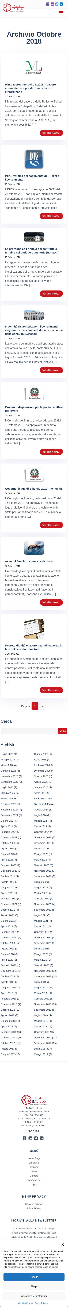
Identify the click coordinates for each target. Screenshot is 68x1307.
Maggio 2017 (41, 1054)
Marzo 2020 (40, 959)
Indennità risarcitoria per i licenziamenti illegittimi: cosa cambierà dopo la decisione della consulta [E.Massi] (34, 330)
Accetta (34, 1276)
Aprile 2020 (7, 959)
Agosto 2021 (7, 915)
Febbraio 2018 (8, 1032)
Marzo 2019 (40, 993)
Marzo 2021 (40, 926)
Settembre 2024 (9, 815)
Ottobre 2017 (8, 1043)
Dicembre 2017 (9, 1037)
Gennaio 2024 (41, 831)
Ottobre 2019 (8, 976)
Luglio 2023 (40, 848)
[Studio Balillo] (13, 12)
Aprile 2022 (7, 893)
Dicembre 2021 (9, 904)
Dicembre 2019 (9, 970)
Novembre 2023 (42, 837)
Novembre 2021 (42, 904)
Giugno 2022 (8, 887)
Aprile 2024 (7, 826)
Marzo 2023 (40, 859)
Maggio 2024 (41, 820)
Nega (34, 1286)
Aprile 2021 (7, 926)
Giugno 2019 (8, 987)
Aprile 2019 (7, 993)
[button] (63, 1244)
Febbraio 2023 (8, 865)
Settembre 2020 (42, 943)
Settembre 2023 (42, 843)
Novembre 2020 (42, 937)
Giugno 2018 (8, 1020)
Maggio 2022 (41, 887)
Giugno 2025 (41, 787)
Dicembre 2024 (42, 804)
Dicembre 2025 (42, 770)
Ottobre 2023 (8, 843)
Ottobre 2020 (8, 943)
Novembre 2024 (9, 809)
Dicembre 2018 (9, 1004)
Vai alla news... (51, 133)
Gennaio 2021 (41, 932)
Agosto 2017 (7, 1048)
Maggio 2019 (41, 987)
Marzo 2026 (7, 765)
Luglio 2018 (40, 1015)
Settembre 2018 (42, 1009)
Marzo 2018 (40, 1026)
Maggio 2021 (41, 920)
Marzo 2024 (40, 826)
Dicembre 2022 (9, 870)
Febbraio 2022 (8, 898)
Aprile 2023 (7, 859)
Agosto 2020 (7, 948)
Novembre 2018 (42, 1004)
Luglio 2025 (7, 787)
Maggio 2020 (41, 954)
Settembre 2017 (42, 1043)
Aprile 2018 (7, 1026)
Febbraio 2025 (42, 798)
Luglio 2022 (40, 881)
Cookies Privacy (25, 1303)
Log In (34, 1184)
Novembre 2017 (42, 1037)
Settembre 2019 (42, 976)
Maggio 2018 (41, 1020)
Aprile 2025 (40, 793)
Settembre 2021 (42, 909)
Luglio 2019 (40, 982)
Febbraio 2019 (8, 998)
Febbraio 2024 (8, 831)
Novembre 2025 (9, 776)
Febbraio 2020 (8, 965)
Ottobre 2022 (8, 876)
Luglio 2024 (40, 815)
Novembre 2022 (42, 870)
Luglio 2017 (40, 1048)
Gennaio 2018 (41, 1032)
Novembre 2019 (42, 970)
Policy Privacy (41, 1303)
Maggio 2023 (41, 854)
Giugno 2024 (8, 820)
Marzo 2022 (40, 893)
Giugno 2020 (8, 954)
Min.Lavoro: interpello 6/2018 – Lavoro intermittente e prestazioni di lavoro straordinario (30, 88)
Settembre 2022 (42, 876)
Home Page (34, 1158)
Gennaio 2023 (41, 865)
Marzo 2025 (7, 798)
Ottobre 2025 (41, 776)
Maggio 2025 (8, 793)
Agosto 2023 (7, 848)
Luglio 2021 (40, 915)
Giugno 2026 (41, 754)
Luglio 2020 (40, 948)
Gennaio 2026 (8, 770)
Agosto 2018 (7, 1015)
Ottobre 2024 (41, 809)
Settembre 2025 (9, 781)
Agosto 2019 (7, 982)
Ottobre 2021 (8, 909)
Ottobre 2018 (8, 1009)
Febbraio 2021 (8, 932)
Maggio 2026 (8, 759)
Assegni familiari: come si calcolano (29, 561)
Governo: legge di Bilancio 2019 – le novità (33, 488)
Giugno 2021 (8, 920)
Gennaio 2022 (41, 898)
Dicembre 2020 (9, 937)
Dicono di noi (34, 1180)
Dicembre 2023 (9, 837)
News (34, 1171)
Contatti (34, 1175)
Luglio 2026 (7, 754)
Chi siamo (34, 1162)
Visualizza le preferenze (34, 1295)
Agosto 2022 (7, 881)
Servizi (34, 1167)
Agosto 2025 (41, 781)
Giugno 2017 (8, 1054)
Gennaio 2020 (41, 965)
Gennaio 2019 (41, 998)
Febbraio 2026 (42, 765)
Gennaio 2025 (8, 804)
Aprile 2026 (40, 759)
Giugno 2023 (8, 854)
